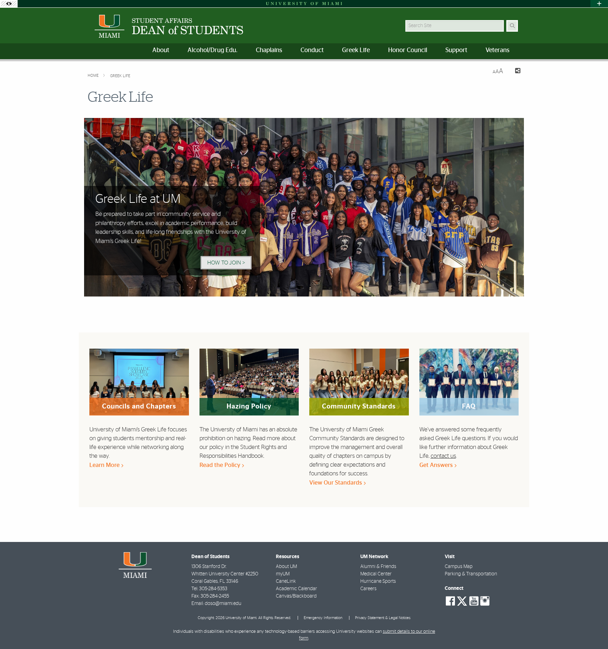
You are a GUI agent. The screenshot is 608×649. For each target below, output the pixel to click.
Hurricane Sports (378, 581)
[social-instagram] (484, 601)
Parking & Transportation (471, 574)
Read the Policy (221, 465)
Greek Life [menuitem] (356, 50)
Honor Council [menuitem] (407, 50)
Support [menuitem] (456, 50)
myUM (283, 574)
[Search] (512, 26)
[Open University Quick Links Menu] (599, 3)
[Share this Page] (514, 71)
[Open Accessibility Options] (9, 3)
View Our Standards (336, 483)
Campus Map (459, 566)
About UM (286, 566)
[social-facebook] (450, 601)
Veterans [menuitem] (497, 50)
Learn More (105, 465)
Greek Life (120, 76)
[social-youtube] (474, 601)
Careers (368, 588)
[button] (592, 629)
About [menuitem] (160, 50)
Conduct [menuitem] (312, 50)
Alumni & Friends (378, 566)
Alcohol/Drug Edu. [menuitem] (213, 50)
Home (94, 75)
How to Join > (226, 263)
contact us (443, 456)
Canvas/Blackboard (296, 596)
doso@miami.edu (223, 603)
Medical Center (376, 574)
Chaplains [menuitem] (269, 50)
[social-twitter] (462, 600)
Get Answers (436, 465)
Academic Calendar (296, 588)
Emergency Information (323, 618)
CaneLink (286, 581)
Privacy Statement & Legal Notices (383, 618)
